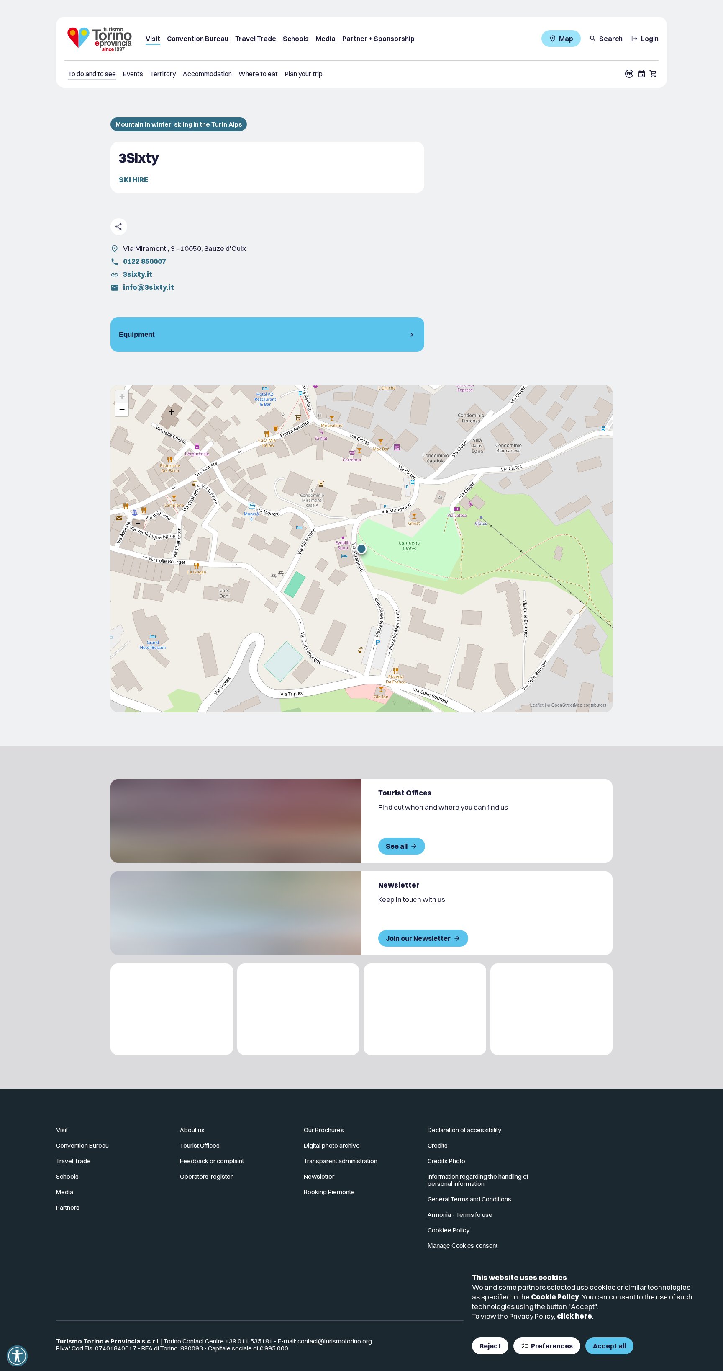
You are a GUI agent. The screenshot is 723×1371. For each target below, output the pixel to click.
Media (325, 38)
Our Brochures (324, 1130)
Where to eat (258, 74)
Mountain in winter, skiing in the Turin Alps (178, 124)
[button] (361, 548)
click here (574, 1316)
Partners (67, 1207)
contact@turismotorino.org (334, 1341)
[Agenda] (642, 74)
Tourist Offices (200, 1145)
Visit (153, 38)
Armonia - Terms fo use (460, 1215)
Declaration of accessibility (464, 1130)
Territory (163, 74)
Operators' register (206, 1176)
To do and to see (92, 74)
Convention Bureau (197, 38)
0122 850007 (144, 261)
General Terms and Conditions (469, 1199)
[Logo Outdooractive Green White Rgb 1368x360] (551, 1009)
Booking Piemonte (329, 1192)
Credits (438, 1145)
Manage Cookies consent (462, 1245)
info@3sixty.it (148, 287)
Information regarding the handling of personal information (478, 1180)
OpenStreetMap (566, 705)
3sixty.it (137, 274)
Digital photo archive (332, 1145)
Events (133, 74)
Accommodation (207, 74)
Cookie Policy (555, 1296)
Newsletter (319, 1176)
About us (192, 1130)
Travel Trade (255, 38)
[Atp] (171, 1009)
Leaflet (537, 705)
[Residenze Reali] (425, 1009)
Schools (296, 38)
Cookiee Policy (448, 1230)
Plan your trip (304, 74)
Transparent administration (340, 1161)
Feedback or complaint (212, 1161)
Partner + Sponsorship (378, 38)
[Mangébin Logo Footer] (298, 1009)
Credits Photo (446, 1161)
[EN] (629, 74)
